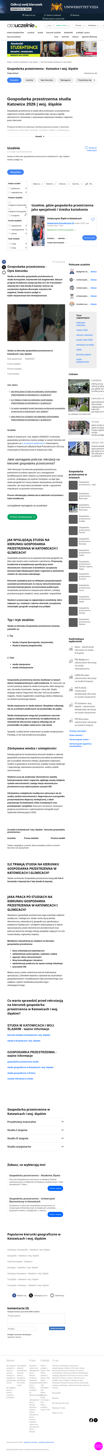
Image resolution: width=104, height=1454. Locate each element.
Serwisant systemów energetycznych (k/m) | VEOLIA (35, 1383)
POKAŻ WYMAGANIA (21, 516)
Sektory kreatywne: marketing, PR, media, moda (21, 1380)
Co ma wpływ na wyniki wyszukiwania (19, 152)
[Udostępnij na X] (4, 267)
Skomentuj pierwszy (98, 1446)
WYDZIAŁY (50, 238)
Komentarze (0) (90, 73)
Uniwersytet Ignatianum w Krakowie (86, 279)
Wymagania (65, 80)
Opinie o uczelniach (53, 15)
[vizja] (52, 6)
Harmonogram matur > (79, 739)
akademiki (68, 32)
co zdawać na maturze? (79, 414)
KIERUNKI (61, 238)
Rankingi (75, 15)
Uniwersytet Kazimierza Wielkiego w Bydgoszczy (86, 288)
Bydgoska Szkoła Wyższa (86, 271)
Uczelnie (29, 80)
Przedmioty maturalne (87, 80)
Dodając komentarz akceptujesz (19, 1335)
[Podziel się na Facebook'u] (4, 262)
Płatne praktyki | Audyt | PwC (45, 1368)
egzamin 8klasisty (89, 36)
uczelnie (30, 32)
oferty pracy (97, 383)
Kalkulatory (92, 25)
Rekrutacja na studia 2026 (54, 19)
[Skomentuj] (4, 272)
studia (40, 32)
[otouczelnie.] (22, 25)
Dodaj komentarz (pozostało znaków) (23, 1311)
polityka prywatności (46, 1442)
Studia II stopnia (17, 1138)
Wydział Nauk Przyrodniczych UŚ (60, 223)
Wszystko (14, 80)
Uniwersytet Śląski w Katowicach (64, 218)
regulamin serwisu (14, 1337)
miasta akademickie (15, 32)
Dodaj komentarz (57, 1328)
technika (65, 36)
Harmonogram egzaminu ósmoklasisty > (80, 745)
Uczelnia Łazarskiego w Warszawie (86, 304)
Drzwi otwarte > (76, 735)
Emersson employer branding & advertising (32, 1449)
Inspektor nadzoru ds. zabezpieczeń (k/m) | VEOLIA (34, 1371)
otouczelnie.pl (11, 1442)
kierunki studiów (53, 32)
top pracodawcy (14, 36)
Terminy (78, 25)
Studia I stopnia (17, 1130)
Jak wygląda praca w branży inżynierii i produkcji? (10, 1393)
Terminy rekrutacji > (78, 731)
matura (75, 36)
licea (56, 36)
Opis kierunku (47, 80)
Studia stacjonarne (19, 1146)
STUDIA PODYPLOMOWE (55, 243)
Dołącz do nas (29, 15)
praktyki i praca (83, 32)
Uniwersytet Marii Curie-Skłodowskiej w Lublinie (86, 296)
